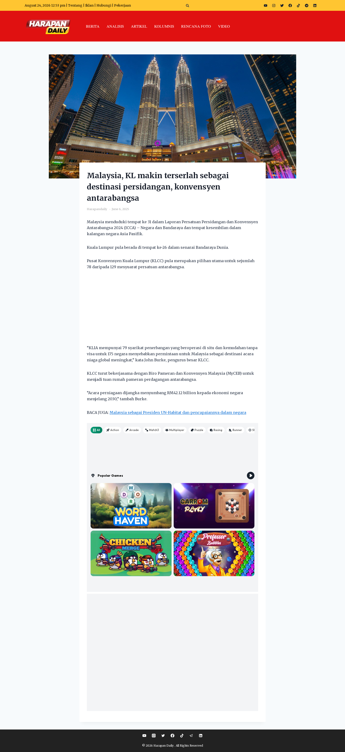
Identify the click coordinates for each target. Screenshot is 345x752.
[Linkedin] (200, 735)
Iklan (89, 5)
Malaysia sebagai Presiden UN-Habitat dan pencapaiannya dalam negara (178, 412)
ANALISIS (115, 26)
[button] (188, 5)
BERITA (93, 26)
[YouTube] (144, 735)
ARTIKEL (139, 26)
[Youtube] (265, 5)
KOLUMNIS (164, 26)
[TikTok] (182, 735)
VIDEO (224, 26)
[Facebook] (290, 5)
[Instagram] (273, 5)
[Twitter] (281, 5)
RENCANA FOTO (196, 26)
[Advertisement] (172, 310)
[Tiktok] (298, 5)
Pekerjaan (122, 5)
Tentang (75, 5)
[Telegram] (306, 5)
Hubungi (103, 5)
